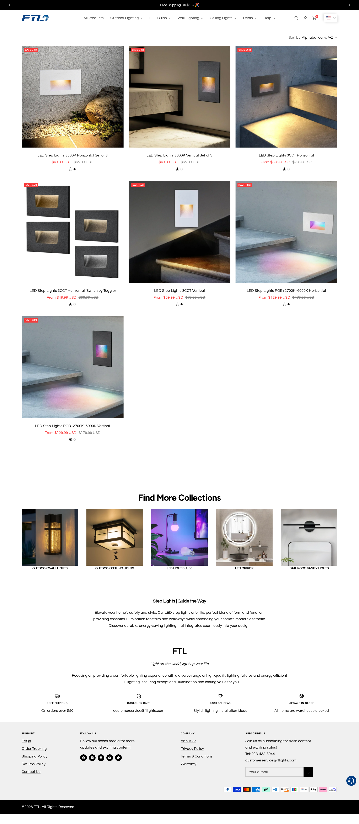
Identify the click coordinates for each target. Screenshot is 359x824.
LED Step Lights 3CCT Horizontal (286, 155)
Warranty (188, 764)
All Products (94, 18)
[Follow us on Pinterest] (101, 757)
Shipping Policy (34, 756)
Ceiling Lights (221, 18)
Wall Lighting (188, 18)
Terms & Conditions (197, 756)
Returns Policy (33, 764)
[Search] (296, 18)
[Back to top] (352, 802)
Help (267, 18)
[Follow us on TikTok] (118, 757)
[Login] (305, 18)
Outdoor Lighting (125, 18)
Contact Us (31, 772)
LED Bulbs (158, 18)
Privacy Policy (192, 749)
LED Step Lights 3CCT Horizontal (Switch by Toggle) (73, 291)
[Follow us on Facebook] (83, 757)
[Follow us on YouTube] (109, 757)
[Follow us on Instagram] (92, 757)
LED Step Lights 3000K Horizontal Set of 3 (72, 155)
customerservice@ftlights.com (270, 760)
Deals (248, 18)
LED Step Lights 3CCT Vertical (179, 291)
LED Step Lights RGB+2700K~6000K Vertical (72, 426)
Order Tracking (34, 749)
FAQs (26, 741)
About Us (188, 741)
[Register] (308, 772)
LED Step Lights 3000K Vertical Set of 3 (179, 155)
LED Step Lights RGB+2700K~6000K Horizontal (286, 291)
